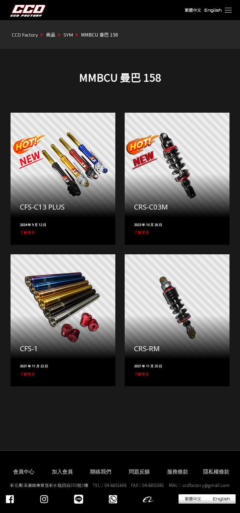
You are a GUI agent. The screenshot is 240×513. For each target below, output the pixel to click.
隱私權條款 (216, 471)
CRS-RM (147, 348)
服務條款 (177, 471)
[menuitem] (193, 10)
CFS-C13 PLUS (42, 207)
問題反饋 (139, 471)
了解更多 (27, 232)
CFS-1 (29, 348)
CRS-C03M (151, 207)
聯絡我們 (100, 471)
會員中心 (23, 471)
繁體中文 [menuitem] (193, 10)
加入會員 (62, 471)
